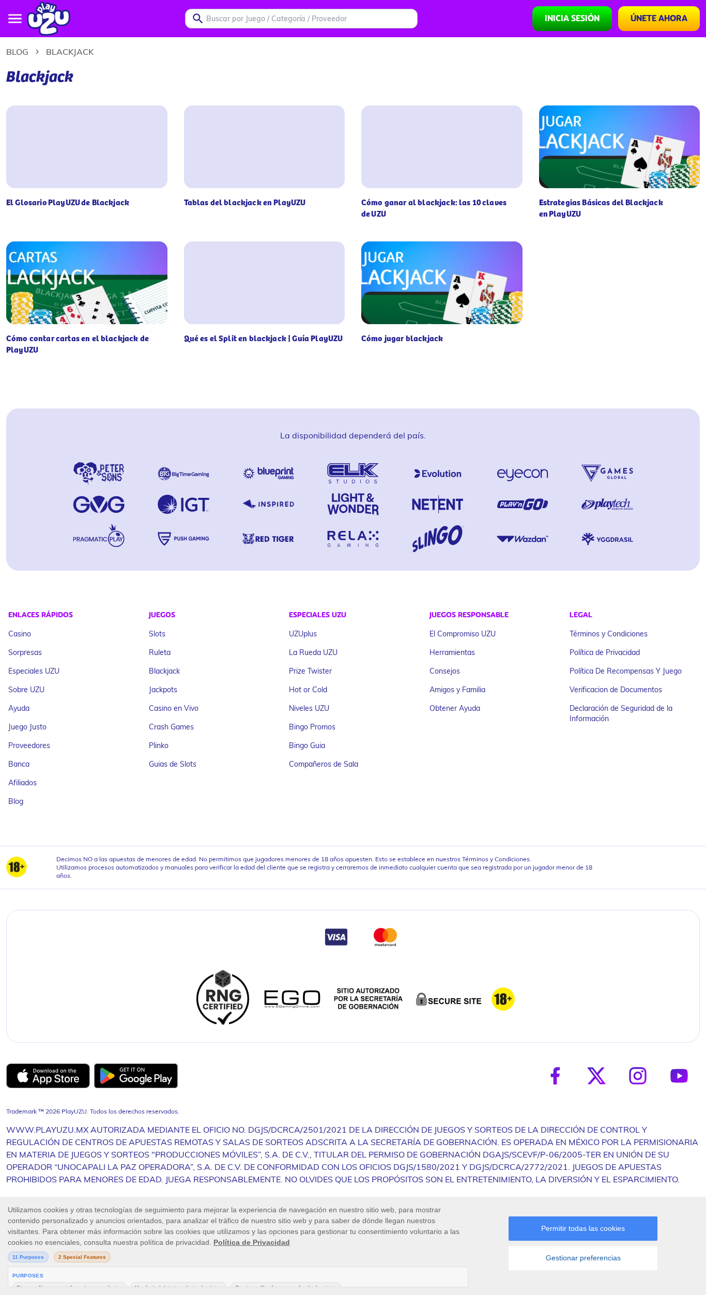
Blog (17, 51)
